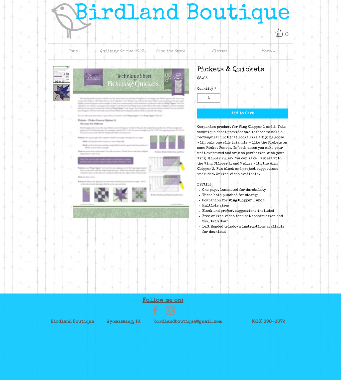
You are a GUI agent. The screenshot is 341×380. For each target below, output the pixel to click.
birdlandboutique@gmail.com (188, 322)
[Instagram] (170, 310)
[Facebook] (155, 310)
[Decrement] (201, 98)
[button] (284, 32)
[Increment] (216, 98)
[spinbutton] (208, 98)
